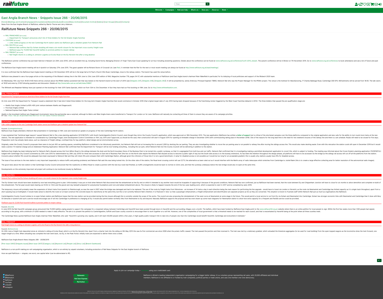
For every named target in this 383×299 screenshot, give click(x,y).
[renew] (361, 5)
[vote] (368, 5)
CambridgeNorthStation (15, 128)
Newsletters (52, 22)
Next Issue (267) (36, 244)
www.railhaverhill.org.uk (269, 209)
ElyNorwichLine (12, 229)
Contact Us (194, 291)
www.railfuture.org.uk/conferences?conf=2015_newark (236, 61)
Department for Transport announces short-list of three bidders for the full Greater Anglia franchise (47, 38)
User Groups (109, 22)
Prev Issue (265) (8, 244)
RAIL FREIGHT (10, 52)
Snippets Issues (22, 244)
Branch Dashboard (93, 244)
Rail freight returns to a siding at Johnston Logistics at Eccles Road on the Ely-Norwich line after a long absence (52, 55)
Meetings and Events (16, 22)
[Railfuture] (15, 4)
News (224, 10)
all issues (23, 35)
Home (4, 22)
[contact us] (376, 5)
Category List (49, 244)
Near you (205, 10)
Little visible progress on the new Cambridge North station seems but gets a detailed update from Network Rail (55, 43)
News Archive (75, 22)
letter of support (243, 135)
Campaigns (169, 10)
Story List (80, 244)
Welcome (158, 10)
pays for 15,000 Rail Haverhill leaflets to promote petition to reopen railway (41, 50)
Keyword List (60, 244)
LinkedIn (8, 285)
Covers (65, 22)
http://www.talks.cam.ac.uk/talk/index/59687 (74, 83)
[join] (357, 5)
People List (71, 244)
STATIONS (9, 40)
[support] (364, 5)
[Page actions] (379, 260)
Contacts (125, 22)
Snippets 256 (148, 81)
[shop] (372, 5)
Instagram (9, 287)
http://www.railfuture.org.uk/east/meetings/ (202, 68)
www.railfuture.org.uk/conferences (325, 61)
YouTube (8, 282)
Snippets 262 (160, 81)
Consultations (41, 22)
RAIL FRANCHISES (12, 35)
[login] (379, 5)
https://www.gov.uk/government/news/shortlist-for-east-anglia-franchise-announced (36, 115)
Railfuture (8, 280)
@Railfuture (9, 275)
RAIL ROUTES (10, 45)
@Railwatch (9, 278)
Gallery (100, 22)
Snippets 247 (136, 81)
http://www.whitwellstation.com (165, 88)
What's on (194, 10)
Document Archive (89, 22)
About (118, 22)
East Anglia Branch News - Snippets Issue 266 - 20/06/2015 (44, 18)
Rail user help (182, 10)
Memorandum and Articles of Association (140, 292)
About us (215, 10)
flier (118, 68)
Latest (59, 22)
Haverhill (10, 207)
